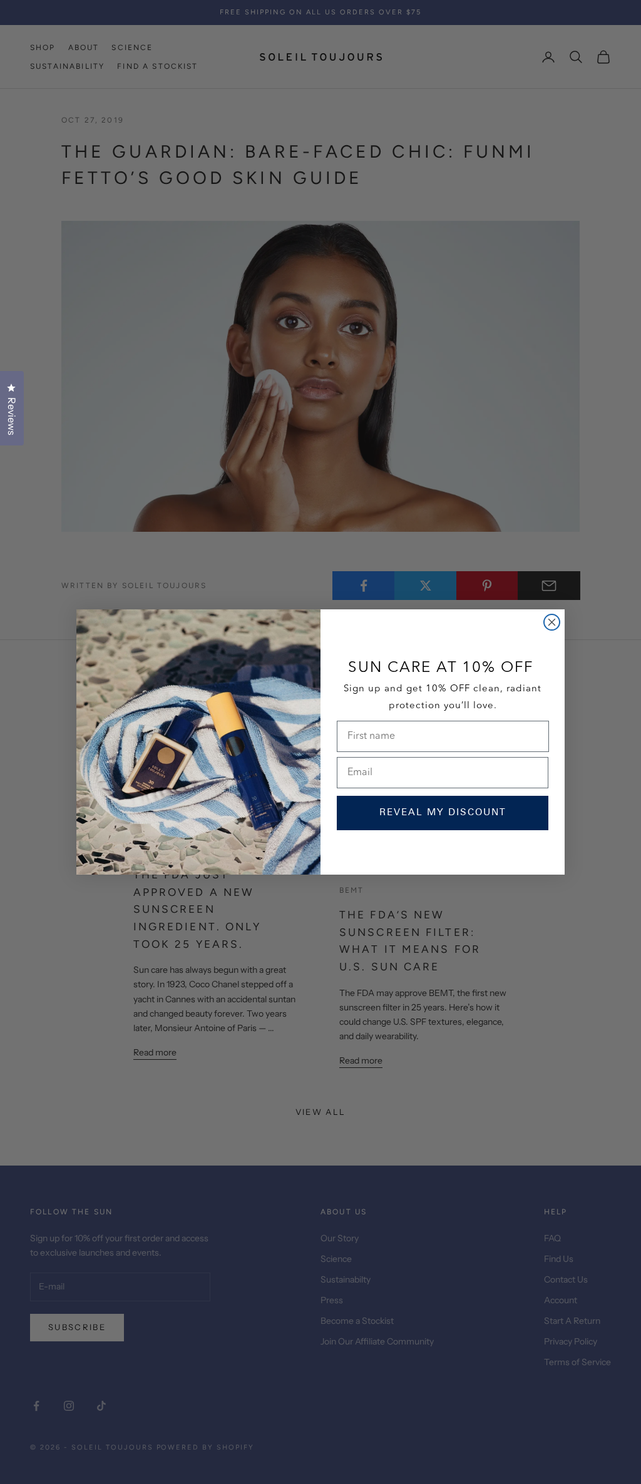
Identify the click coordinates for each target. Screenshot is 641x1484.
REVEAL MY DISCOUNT (442, 813)
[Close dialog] (552, 622)
